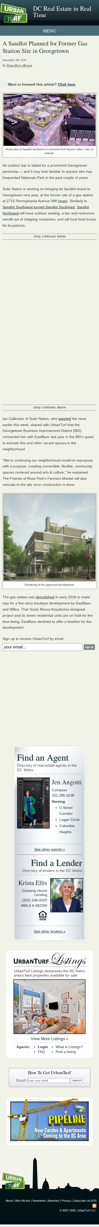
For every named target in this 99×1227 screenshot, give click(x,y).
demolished (45, 597)
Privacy (66, 1200)
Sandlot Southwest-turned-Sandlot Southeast (39, 207)
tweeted (64, 419)
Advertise (53, 1200)
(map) (63, 201)
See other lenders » (49, 931)
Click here (66, 84)
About (9, 1200)
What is (69, 1047)
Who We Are (22, 1200)
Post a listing (66, 1052)
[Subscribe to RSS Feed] (94, 1205)
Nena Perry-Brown (19, 65)
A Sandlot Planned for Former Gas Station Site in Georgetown (45, 47)
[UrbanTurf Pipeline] (49, 1144)
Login (43, 1047)
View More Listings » (49, 1039)
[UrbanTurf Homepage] (26, 20)
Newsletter (39, 1200)
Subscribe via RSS (84, 1200)
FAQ (41, 1052)
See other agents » (49, 849)
